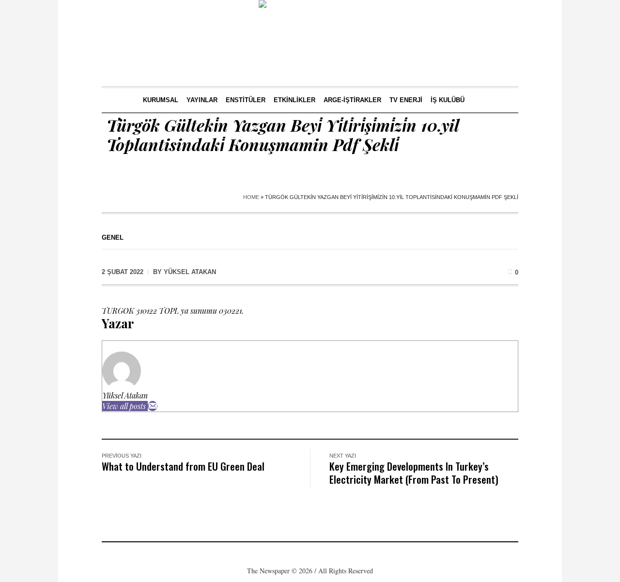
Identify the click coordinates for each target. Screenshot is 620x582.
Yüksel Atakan (125, 395)
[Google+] (294, 555)
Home (251, 197)
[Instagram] (309, 555)
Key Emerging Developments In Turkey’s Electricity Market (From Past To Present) (413, 473)
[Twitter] (323, 555)
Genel (113, 237)
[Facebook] (280, 555)
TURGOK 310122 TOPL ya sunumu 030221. (173, 311)
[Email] (152, 406)
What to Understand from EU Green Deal (183, 466)
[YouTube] (338, 555)
